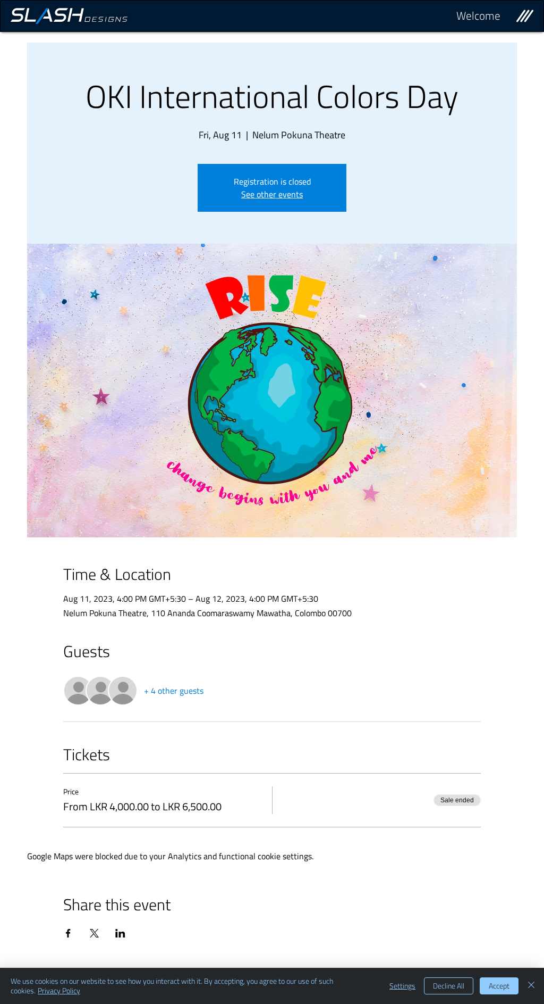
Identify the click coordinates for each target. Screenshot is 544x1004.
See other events (272, 194)
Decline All (448, 985)
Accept (499, 985)
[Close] (531, 985)
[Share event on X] (94, 933)
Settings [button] (402, 985)
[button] (524, 15)
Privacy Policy (59, 990)
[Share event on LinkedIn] (120, 933)
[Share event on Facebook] (68, 933)
